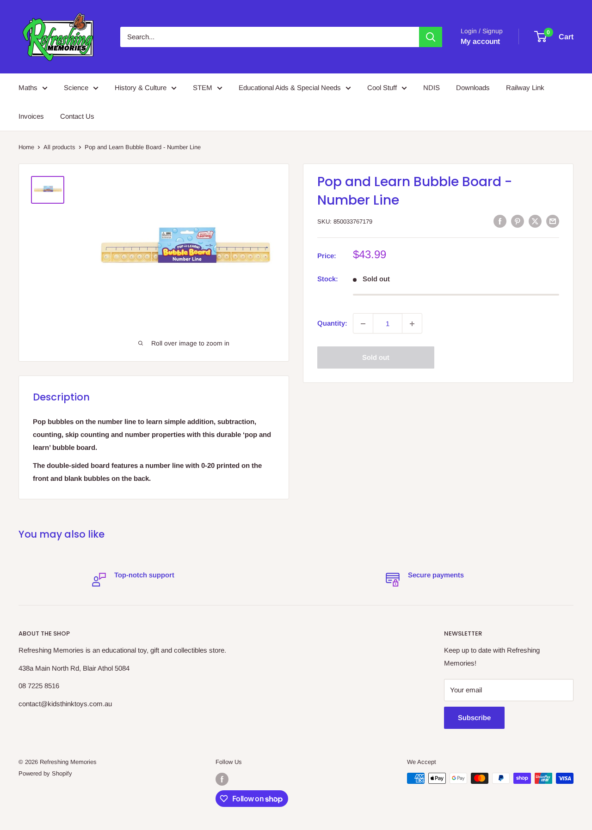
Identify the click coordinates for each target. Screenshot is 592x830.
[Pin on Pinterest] (517, 221)
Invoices (31, 116)
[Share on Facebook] (499, 221)
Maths (27, 87)
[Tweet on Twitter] (535, 221)
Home (26, 147)
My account (480, 41)
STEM (202, 87)
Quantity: (332, 323)
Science (76, 87)
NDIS (431, 87)
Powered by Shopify (45, 773)
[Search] (430, 37)
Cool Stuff (382, 87)
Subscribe (474, 717)
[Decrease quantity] (363, 323)
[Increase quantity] (412, 323)
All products (59, 147)
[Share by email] (552, 221)
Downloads (473, 87)
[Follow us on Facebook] (222, 779)
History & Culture (140, 87)
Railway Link (525, 87)
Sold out (375, 358)
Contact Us (77, 116)
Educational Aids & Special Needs (290, 87)
